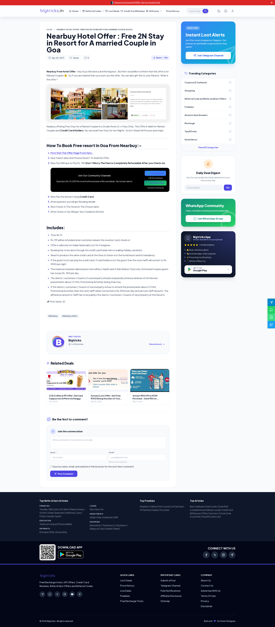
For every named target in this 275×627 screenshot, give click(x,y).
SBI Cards (53, 509)
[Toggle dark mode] (219, 11)
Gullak (51, 512)
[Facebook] (206, 554)
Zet (61, 509)
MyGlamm (121, 525)
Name (53, 452)
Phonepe (44, 532)
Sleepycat (94, 528)
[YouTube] (72, 594)
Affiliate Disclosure (171, 595)
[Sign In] (232, 11)
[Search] (205, 11)
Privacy (205, 601)
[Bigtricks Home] (52, 11)
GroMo (43, 512)
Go (228, 187)
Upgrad (53, 524)
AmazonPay (61, 532)
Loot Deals (126, 580)
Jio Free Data (177, 506)
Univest (80, 509)
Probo (43, 516)
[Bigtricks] (77, 576)
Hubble (108, 528)
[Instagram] (223, 554)
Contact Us (207, 585)
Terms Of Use (208, 595)
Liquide (50, 516)
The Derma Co (108, 525)
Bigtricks (74, 340)
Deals (76, 58)
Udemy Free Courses (160, 506)
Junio (78, 512)
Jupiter (58, 516)
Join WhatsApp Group (210, 218)
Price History (127, 585)
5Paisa (72, 509)
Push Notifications (170, 590)
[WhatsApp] (50, 594)
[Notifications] (226, 11)
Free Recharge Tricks (131, 601)
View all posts (155, 344)
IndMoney (70, 512)
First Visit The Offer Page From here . (72, 152)
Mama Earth (95, 525)
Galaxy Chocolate (160, 510)
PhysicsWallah (65, 524)
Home (49, 29)
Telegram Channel (170, 585)
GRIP (115, 517)
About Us (206, 580)
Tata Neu (44, 509)
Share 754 (162, 58)
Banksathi (59, 512)
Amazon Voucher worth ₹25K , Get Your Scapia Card (137, 2)
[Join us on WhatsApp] (271, 310)
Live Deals (125, 590)
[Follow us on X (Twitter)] (271, 324)
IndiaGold (107, 517)
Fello (99, 517)
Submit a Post (168, 580)
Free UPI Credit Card (211, 516)
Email (112, 452)
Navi (66, 509)
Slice (97, 509)
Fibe (92, 509)
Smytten (213, 513)
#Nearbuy (53, 316)
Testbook (44, 524)
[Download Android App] (271, 317)
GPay (52, 532)
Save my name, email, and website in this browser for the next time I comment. (93, 466)
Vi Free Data (145, 510)
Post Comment (65, 473)
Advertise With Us (210, 590)
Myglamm (144, 506)
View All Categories (208, 147)
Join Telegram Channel (210, 55)
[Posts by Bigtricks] (58, 342)
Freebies (125, 595)
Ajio (102, 528)
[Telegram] (232, 554)
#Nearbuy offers (69, 316)
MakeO (116, 528)
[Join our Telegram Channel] (271, 302)
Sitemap (165, 601)
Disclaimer (206, 606)
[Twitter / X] (214, 554)
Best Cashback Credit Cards (203, 506)
